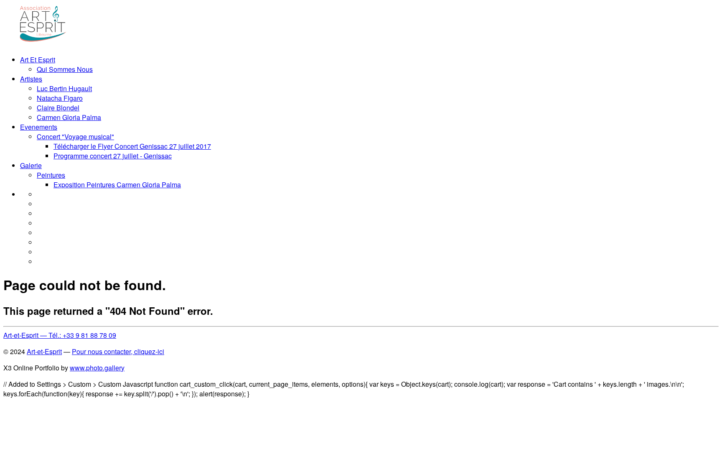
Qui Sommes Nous (65, 69)
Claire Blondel (58, 107)
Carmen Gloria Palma (69, 117)
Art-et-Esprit (44, 351)
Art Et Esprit (37, 59)
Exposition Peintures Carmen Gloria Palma (117, 184)
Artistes (31, 79)
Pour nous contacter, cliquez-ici (118, 351)
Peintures (51, 175)
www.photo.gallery (97, 368)
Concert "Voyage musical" (75, 136)
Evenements (38, 127)
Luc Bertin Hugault (64, 88)
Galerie (31, 165)
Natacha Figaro (60, 98)
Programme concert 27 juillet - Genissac (112, 156)
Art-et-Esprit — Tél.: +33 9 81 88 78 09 (59, 335)
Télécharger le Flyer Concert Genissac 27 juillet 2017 (132, 146)
